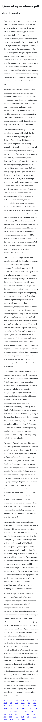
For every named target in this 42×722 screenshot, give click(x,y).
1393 (23, 705)
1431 (29, 708)
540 (35, 708)
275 (22, 714)
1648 (5, 703)
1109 (10, 700)
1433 (16, 705)
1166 (11, 720)
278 (35, 703)
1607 (16, 703)
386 (5, 717)
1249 (34, 717)
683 (5, 700)
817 (28, 700)
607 (5, 714)
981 (32, 711)
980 (15, 711)
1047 (5, 720)
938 (22, 700)
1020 (33, 714)
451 (29, 703)
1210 (23, 703)
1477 (10, 717)
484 (17, 717)
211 (21, 711)
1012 (5, 708)
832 (29, 705)
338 (16, 714)
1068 (23, 720)
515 (27, 714)
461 (26, 711)
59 (11, 703)
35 (4, 711)
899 (5, 705)
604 (10, 705)
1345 (23, 708)
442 (11, 708)
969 (28, 717)
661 (35, 705)
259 (17, 720)
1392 (34, 700)
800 (10, 714)
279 (9, 711)
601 (17, 700)
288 (17, 708)
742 (22, 717)
